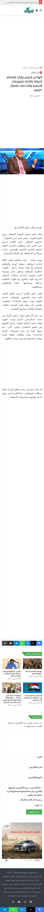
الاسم (39, 757)
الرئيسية (36, 68)
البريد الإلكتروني (35, 767)
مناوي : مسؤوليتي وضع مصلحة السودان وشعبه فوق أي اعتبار (12, 673)
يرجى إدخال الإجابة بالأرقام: (31, 800)
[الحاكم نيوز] (29, 10)
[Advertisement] (22, 39)
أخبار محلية (27, 68)
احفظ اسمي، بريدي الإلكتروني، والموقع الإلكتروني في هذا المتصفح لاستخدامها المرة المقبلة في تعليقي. (24, 791)
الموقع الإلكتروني (35, 777)
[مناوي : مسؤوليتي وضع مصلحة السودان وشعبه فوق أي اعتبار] (11, 663)
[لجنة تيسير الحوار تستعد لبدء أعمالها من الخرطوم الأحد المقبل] (32, 687)
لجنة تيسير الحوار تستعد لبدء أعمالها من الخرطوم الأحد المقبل (33, 698)
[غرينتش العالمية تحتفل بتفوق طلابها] (32, 663)
